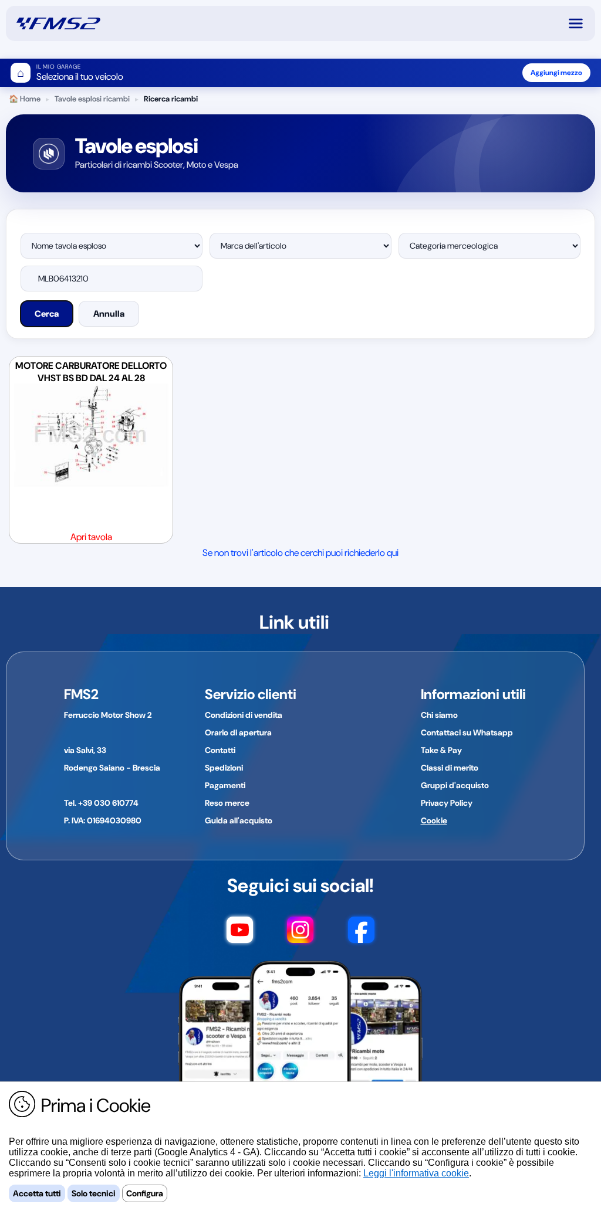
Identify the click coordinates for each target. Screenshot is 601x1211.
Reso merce (227, 803)
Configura (144, 1193)
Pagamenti (225, 785)
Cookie (434, 820)
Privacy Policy (446, 803)
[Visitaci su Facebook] (361, 935)
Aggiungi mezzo (556, 72)
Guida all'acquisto (238, 820)
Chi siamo (439, 715)
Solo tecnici (94, 1193)
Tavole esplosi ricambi (92, 99)
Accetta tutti (37, 1193)
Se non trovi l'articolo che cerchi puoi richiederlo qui (300, 553)
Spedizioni (224, 767)
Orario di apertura (238, 732)
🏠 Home (24, 99)
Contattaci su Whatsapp (467, 732)
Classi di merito (449, 767)
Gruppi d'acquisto (455, 785)
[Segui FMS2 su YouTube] (240, 935)
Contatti (220, 750)
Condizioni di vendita (243, 715)
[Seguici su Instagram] (300, 935)
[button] (581, 23)
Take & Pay (441, 750)
